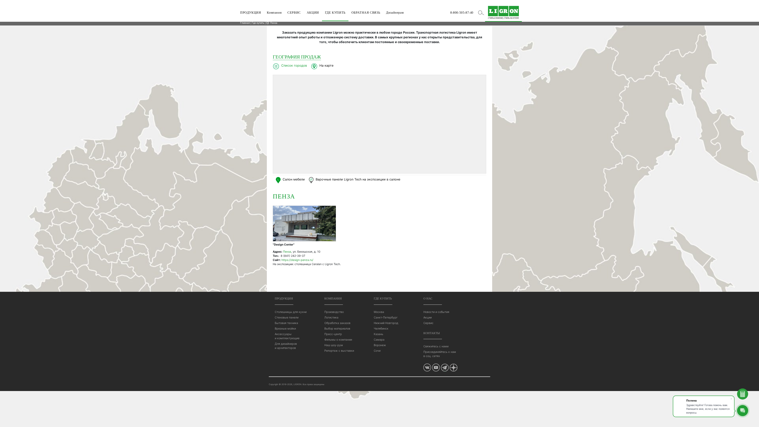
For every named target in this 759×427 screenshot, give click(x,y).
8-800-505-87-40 (461, 12)
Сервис (428, 323)
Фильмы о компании (338, 339)
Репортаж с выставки (339, 350)
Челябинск (381, 328)
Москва (379, 312)
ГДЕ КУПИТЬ (335, 12)
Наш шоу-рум (333, 345)
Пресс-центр (333, 334)
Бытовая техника (286, 323)
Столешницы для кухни (291, 312)
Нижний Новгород (386, 323)
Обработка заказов (337, 323)
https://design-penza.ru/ (297, 260)
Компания (274, 12)
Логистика (331, 317)
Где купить (383, 298)
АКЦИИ (313, 12)
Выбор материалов (337, 328)
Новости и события (436, 312)
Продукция (284, 298)
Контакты (431, 333)
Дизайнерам (395, 12)
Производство (334, 312)
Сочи (377, 350)
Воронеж (380, 345)
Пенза (273, 22)
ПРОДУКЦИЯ (250, 12)
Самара (379, 339)
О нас (427, 298)
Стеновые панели (286, 317)
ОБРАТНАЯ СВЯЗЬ (365, 12)
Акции (427, 317)
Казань (378, 334)
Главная (245, 22)
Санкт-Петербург (385, 317)
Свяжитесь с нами (435, 346)
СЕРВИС (294, 12)
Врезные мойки (285, 328)
